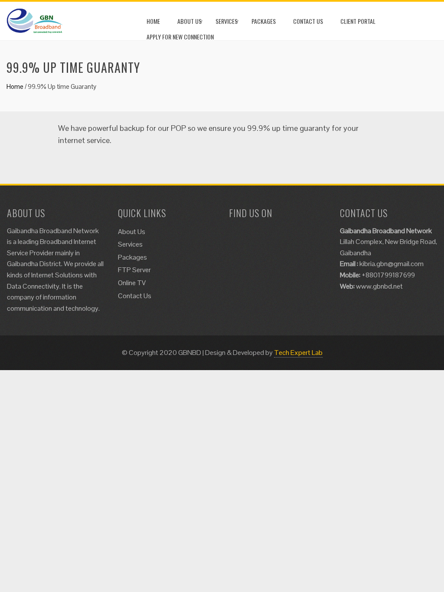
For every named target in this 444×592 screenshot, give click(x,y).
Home (153, 21)
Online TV (132, 282)
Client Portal (357, 21)
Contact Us (308, 21)
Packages (263, 21)
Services (226, 21)
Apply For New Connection (180, 36)
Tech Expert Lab (298, 352)
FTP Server (134, 269)
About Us (189, 21)
